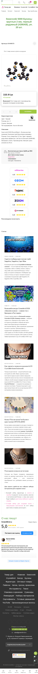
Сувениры (28, 592)
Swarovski (31, 575)
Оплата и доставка (11, 610)
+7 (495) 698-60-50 (19, 629)
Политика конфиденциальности (20, 650)
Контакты (6, 613)
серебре (8, 495)
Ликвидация (9, 596)
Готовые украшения (26, 599)
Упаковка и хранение (13, 592)
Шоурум (26, 607)
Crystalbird (10, 578)
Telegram (19, 622)
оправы (8, 501)
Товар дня (8, 575)
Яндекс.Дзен (28, 622)
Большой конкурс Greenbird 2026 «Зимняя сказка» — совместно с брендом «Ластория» (17, 310)
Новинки (21, 575)
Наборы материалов (25, 596)
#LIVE (10, 607)
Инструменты (15, 589)
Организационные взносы (23, 603)
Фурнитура (10, 582)
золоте (29, 493)
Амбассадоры (16, 613)
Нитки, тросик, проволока (23, 585)
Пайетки (6, 585)
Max (14, 622)
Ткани (25, 589)
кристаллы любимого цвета (24, 499)
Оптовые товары (24, 582)
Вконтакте (10, 622)
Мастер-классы (18, 616)
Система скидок (28, 613)
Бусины (28, 578)
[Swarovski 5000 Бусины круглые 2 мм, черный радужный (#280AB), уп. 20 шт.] (19, 71)
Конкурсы (17, 607)
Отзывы (29, 610)
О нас (22, 610)
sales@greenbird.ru (20, 632)
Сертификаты (9, 599)
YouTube (6, 603)
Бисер (20, 578)
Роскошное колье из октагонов (16, 471)
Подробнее (11, 156)
